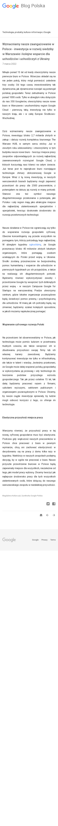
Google (35, 540)
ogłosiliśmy (35, 244)
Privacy (44, 540)
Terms (53, 540)
